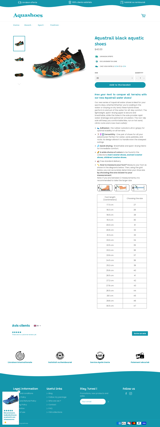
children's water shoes (115, 157)
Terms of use (19, 412)
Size (96, 73)
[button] (140, 333)
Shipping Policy (20, 404)
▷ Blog (49, 393)
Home (16, 25)
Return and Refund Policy (24, 401)
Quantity (139, 73)
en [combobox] (38, 326)
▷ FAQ (49, 408)
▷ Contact (51, 404)
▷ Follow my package (56, 397)
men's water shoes (117, 154)
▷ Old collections (54, 412)
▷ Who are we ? (54, 401)
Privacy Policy (19, 397)
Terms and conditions (23, 393)
